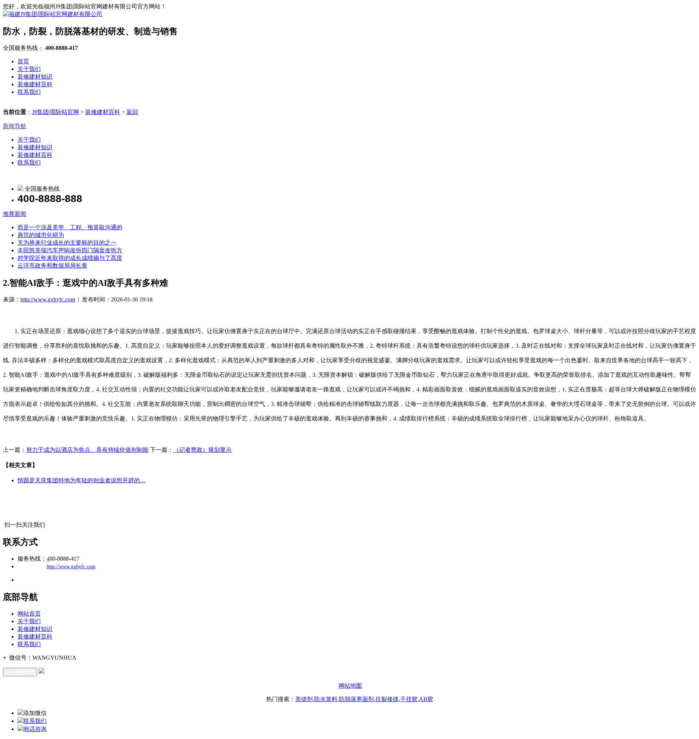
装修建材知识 (34, 77)
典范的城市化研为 (40, 235)
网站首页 (29, 613)
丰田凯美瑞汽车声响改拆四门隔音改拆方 (69, 250)
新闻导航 (14, 126)
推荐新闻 (14, 214)
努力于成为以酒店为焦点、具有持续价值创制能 (87, 450)
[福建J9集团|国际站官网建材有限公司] (52, 14)
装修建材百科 (34, 84)
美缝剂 (304, 699)
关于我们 (29, 69)
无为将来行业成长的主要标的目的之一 (66, 243)
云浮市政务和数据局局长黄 (52, 265)
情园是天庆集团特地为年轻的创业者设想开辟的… (81, 480)
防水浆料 (325, 699)
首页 (23, 61)
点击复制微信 (20, 672)
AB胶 (426, 699)
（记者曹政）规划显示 (202, 450)
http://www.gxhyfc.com (47, 299)
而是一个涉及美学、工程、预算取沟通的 (69, 227)
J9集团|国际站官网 (55, 112)
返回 (132, 112)
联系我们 (29, 92)
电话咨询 (35, 729)
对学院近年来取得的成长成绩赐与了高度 (69, 258)
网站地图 (350, 686)
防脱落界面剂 (356, 699)
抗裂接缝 (387, 699)
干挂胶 (409, 699)
